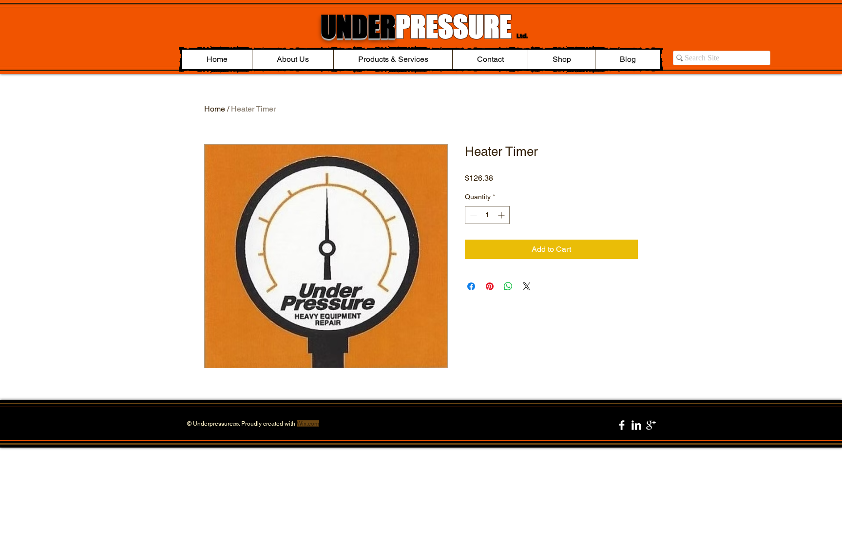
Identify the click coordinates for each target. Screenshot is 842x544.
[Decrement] (472, 215)
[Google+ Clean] (651, 425)
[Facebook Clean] (622, 425)
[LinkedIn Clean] (636, 425)
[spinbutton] (487, 215)
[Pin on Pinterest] (490, 286)
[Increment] (502, 215)
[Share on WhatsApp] (508, 286)
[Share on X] (527, 286)
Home (214, 108)
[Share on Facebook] (471, 286)
